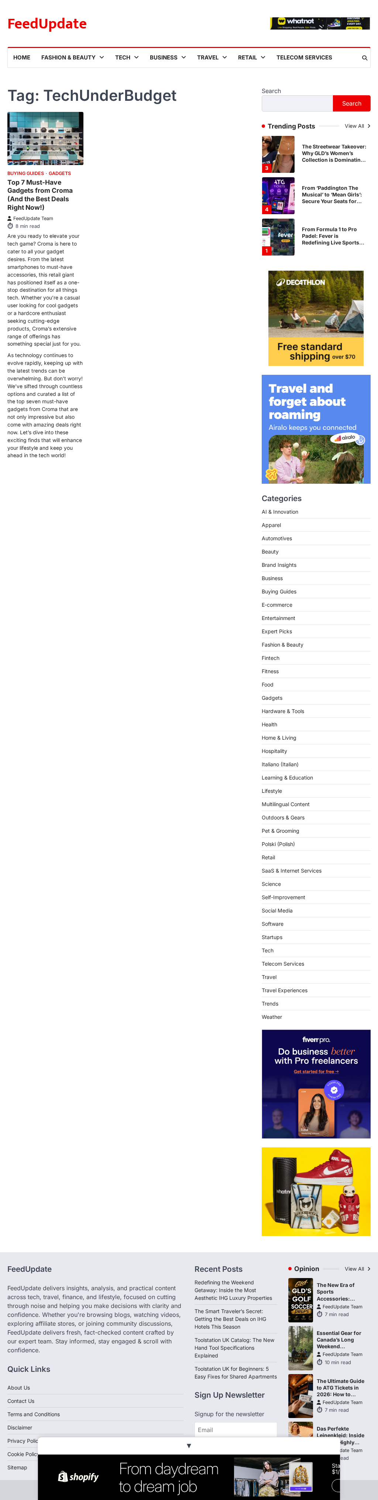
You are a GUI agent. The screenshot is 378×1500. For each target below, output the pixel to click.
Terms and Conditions (33, 1414)
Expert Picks (277, 631)
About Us (18, 1387)
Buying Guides (25, 173)
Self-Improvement (283, 897)
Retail (247, 57)
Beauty (270, 551)
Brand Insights (279, 565)
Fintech (270, 658)
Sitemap (17, 1467)
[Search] (364, 58)
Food (268, 684)
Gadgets (60, 173)
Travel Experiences (284, 990)
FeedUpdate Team (33, 218)
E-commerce (277, 605)
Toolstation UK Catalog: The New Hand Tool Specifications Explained (234, 1348)
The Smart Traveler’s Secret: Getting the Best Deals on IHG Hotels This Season (230, 1319)
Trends (270, 1003)
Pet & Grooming (280, 831)
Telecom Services (304, 57)
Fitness (270, 671)
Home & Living (279, 737)
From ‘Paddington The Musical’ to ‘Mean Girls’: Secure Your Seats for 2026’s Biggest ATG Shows (332, 201)
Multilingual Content (286, 804)
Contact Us (20, 1401)
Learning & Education (287, 777)
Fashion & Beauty (68, 57)
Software (273, 924)
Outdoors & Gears (283, 817)
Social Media (277, 910)
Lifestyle (272, 791)
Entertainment (278, 618)
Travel (208, 57)
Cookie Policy (23, 1454)
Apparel (271, 525)
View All (355, 126)
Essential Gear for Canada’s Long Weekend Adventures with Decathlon (339, 1346)
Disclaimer (19, 1427)
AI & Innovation (280, 511)
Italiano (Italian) (280, 764)
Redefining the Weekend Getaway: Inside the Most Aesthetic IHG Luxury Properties (233, 1290)
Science (271, 884)
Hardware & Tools (283, 711)
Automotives (277, 538)
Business (164, 57)
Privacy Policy (24, 1441)
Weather (272, 1017)
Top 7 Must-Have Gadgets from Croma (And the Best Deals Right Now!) (40, 195)
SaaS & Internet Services (292, 870)
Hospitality (274, 751)
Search (271, 91)
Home (21, 57)
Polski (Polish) (278, 844)
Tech (122, 57)
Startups (272, 937)
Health (269, 724)
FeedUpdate (47, 24)
